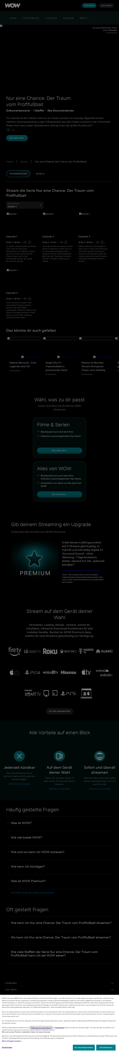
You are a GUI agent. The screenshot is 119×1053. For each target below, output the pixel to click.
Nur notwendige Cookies (84, 1047)
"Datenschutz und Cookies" (41, 1027)
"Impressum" (60, 1027)
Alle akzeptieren (106, 1047)
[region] (59, 1024)
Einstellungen (7, 1047)
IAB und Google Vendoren (11, 1041)
